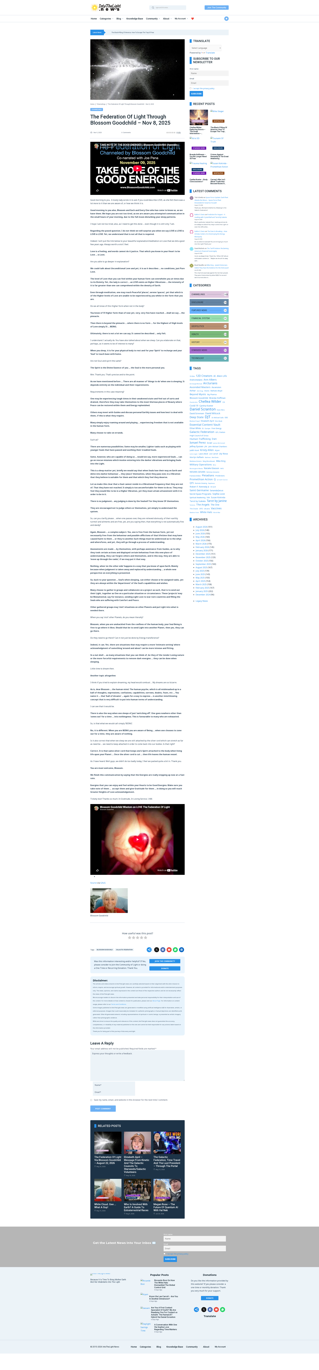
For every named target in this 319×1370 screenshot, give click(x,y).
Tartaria (192, 505)
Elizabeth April (207, 421)
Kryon (217, 450)
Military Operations (201, 464)
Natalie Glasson (211, 468)
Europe (207, 428)
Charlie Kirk (194, 402)
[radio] (129, 938)
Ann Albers (210, 379)
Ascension (216, 387)
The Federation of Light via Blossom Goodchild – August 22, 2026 (107, 1160)
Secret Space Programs (200, 494)
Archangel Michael (196, 384)
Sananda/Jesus (216, 490)
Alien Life (222, 375)
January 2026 (202, 550)
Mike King (220, 461)
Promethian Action (201, 479)
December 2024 (203, 594)
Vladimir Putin (194, 512)
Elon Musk (218, 421)
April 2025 (200, 581)
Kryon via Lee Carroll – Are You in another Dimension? (163, 1297)
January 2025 (202, 591)
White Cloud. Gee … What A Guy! (105, 1206)
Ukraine (207, 509)
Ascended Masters (200, 387)
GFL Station (220, 432)
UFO (201, 508)
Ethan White (195, 428)
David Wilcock (212, 413)
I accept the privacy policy (203, 88)
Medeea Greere (196, 461)
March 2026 (201, 543)
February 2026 (202, 547)
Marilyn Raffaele (197, 457)
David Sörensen (197, 413)
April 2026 (200, 540)
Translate (210, 52)
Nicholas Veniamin (212, 472)
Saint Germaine (199, 490)
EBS (226, 417)
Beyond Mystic (198, 394)
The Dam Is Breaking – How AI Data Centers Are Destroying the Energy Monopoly (211, 234)
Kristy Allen (207, 450)
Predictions (220, 475)
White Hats (206, 512)
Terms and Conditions (118, 1004)
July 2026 (200, 530)
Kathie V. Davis (200, 214)
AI (214, 375)
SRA (208, 497)
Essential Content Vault (205, 424)
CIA (223, 402)
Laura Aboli (203, 454)
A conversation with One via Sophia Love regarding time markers (165, 1327)
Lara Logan (194, 454)
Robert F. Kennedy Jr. (199, 486)
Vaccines (216, 508)
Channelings (101, 104)
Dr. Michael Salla (218, 418)
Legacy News (202, 601)
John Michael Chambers (217, 446)
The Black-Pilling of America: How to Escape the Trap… (218, 129)
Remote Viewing (201, 483)
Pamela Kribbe (195, 476)
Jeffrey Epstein (196, 446)
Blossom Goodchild (105, 950)
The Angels (202, 504)
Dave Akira (221, 410)
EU (203, 428)
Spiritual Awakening (197, 497)
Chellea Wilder (210, 401)
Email (192, 78)
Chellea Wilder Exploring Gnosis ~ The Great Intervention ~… (197, 130)
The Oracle (194, 509)
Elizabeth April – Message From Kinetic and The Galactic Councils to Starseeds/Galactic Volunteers (136, 1165)
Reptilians (211, 483)
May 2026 (200, 537)
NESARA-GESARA (197, 471)
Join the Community (165, 961)
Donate (165, 968)
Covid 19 (194, 405)
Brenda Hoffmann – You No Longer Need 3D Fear (198, 156)
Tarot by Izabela (198, 501)
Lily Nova (223, 453)
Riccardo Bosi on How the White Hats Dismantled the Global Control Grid (164, 1284)
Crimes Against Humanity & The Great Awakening (219, 156)
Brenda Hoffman (217, 397)
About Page (156, 1001)
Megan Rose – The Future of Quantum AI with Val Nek (166, 1207)
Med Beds (215, 457)
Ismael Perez (198, 442)
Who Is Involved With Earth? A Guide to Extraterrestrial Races (136, 1207)
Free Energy (216, 428)
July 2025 (200, 570)
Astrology (200, 391)
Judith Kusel (194, 450)
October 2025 (202, 560)
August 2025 (201, 567)
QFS (192, 482)
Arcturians (210, 383)
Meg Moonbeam (209, 461)
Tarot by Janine (217, 501)
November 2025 (203, 557)
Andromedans (196, 379)
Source (93, 882)
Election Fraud (195, 421)
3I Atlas (192, 376)
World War (216, 512)
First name (194, 69)
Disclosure (131, 1150)
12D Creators (204, 375)
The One (215, 504)
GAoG (103, 882)
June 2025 (200, 574)
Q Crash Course (222, 480)
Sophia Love (218, 493)
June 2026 (200, 533)
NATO (222, 468)
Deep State (197, 417)
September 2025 (203, 564)
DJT (208, 417)
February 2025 (202, 587)
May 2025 (200, 577)
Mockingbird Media (196, 468)
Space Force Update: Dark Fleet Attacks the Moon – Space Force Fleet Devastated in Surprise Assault (211, 200)
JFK (205, 446)
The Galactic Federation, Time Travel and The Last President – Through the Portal (167, 1162)
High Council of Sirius (199, 435)
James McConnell (219, 443)
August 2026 (201, 526)
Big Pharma (212, 394)
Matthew (208, 457)
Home (92, 104)
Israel (209, 442)
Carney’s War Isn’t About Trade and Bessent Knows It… (218, 182)
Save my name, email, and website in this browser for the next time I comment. (131, 1099)
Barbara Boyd (216, 390)
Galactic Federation (124, 950)
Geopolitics (218, 121)
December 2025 (203, 553)
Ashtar (193, 390)
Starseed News (133, 1195)
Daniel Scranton (203, 409)
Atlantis (206, 391)
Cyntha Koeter (206, 405)
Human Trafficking (200, 438)
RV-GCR (213, 487)
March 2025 (201, 584)
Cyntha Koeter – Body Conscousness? (198, 181)
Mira (214, 465)
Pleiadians (208, 475)
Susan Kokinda (218, 497)
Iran (214, 438)
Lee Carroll (213, 454)
